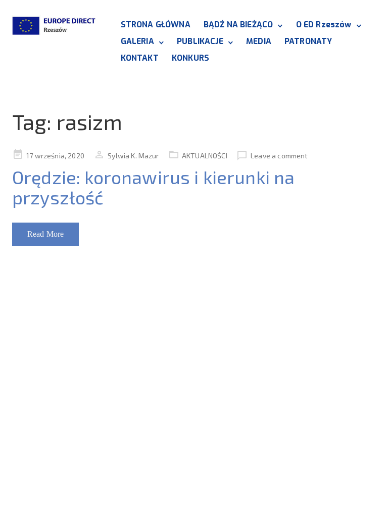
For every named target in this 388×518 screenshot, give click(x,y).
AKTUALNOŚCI (204, 155)
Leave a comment (279, 155)
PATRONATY (308, 41)
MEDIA (258, 41)
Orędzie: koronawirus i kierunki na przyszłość (153, 187)
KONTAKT (140, 58)
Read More (45, 234)
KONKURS (190, 58)
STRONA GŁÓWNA (155, 24)
